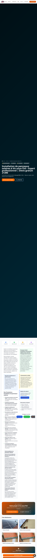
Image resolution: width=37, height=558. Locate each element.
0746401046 (26, 1)
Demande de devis (25, 397)
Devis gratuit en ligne (8, 179)
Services (9, 1)
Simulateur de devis (13, 511)
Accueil (5, 1)
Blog (18, 1)
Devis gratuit (33, 1)
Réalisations (14, 1)
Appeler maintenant (25, 511)
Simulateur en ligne (19, 555)
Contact (21, 1)
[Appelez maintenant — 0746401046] (34, 555)
